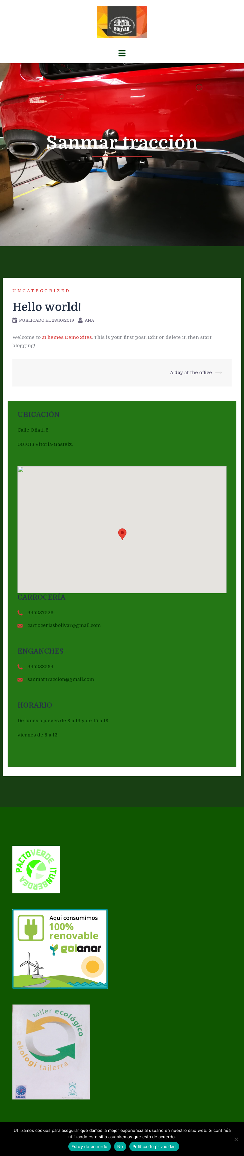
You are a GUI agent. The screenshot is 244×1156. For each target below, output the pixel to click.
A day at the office (191, 372)
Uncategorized (41, 290)
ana (89, 320)
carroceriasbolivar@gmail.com (64, 625)
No (120, 1146)
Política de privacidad (154, 1146)
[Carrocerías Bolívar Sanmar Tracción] (122, 24)
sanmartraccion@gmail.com (60, 679)
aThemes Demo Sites (67, 337)
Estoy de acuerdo (89, 1146)
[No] (236, 1139)
